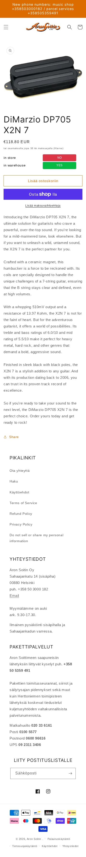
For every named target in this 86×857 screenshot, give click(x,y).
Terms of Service (23, 503)
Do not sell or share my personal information (36, 538)
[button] (6, 27)
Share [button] (14, 437)
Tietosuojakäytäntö (24, 846)
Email (14, 596)
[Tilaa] (70, 773)
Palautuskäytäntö (59, 839)
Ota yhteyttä (20, 470)
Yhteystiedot (70, 846)
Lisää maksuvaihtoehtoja (43, 205)
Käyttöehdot (19, 492)
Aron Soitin (34, 838)
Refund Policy (21, 514)
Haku (14, 481)
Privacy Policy (21, 524)
